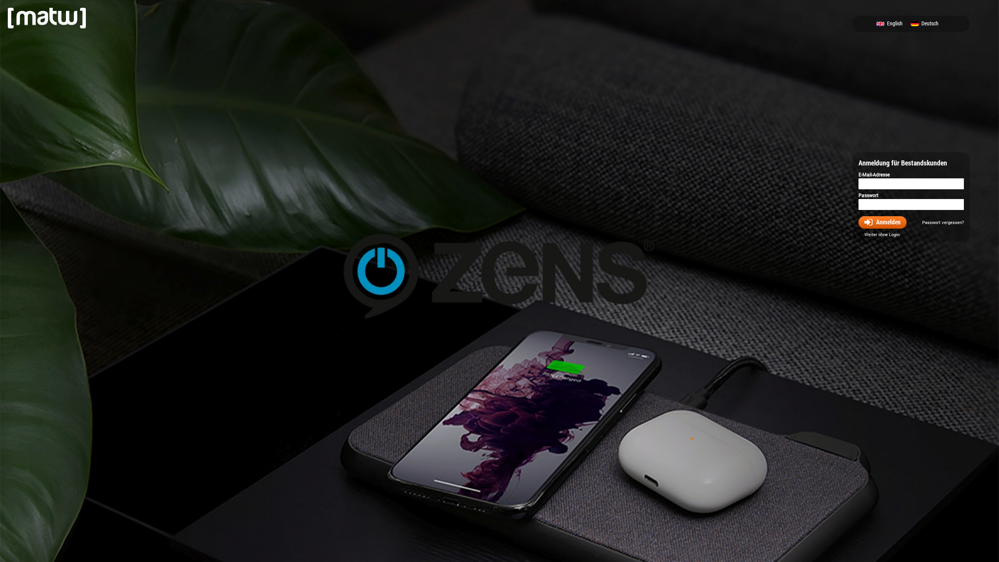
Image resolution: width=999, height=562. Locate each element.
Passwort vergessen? (943, 222)
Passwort (868, 195)
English (895, 23)
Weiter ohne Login (881, 234)
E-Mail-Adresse (874, 174)
